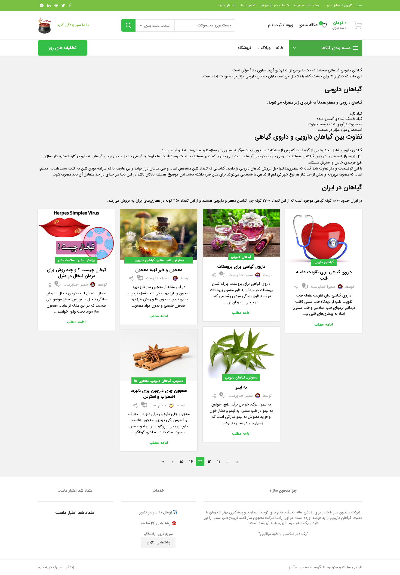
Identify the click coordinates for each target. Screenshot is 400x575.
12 (209, 462)
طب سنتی (164, 260)
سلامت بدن (66, 260)
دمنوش (178, 260)
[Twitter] (63, 5)
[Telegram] (41, 5)
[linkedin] (49, 5)
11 (218, 462)
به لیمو (241, 388)
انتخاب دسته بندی (157, 26)
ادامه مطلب (324, 324)
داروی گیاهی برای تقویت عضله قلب (324, 275)
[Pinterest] (56, 5)
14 (191, 462)
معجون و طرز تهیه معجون (158, 270)
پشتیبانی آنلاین (158, 542)
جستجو (128, 25)
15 (181, 462)
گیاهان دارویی (323, 262)
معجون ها (141, 380)
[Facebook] (70, 5)
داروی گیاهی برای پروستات (241, 267)
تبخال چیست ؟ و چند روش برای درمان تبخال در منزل (76, 273)
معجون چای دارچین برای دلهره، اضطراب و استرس (159, 394)
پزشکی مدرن (85, 260)
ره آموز (293, 567)
